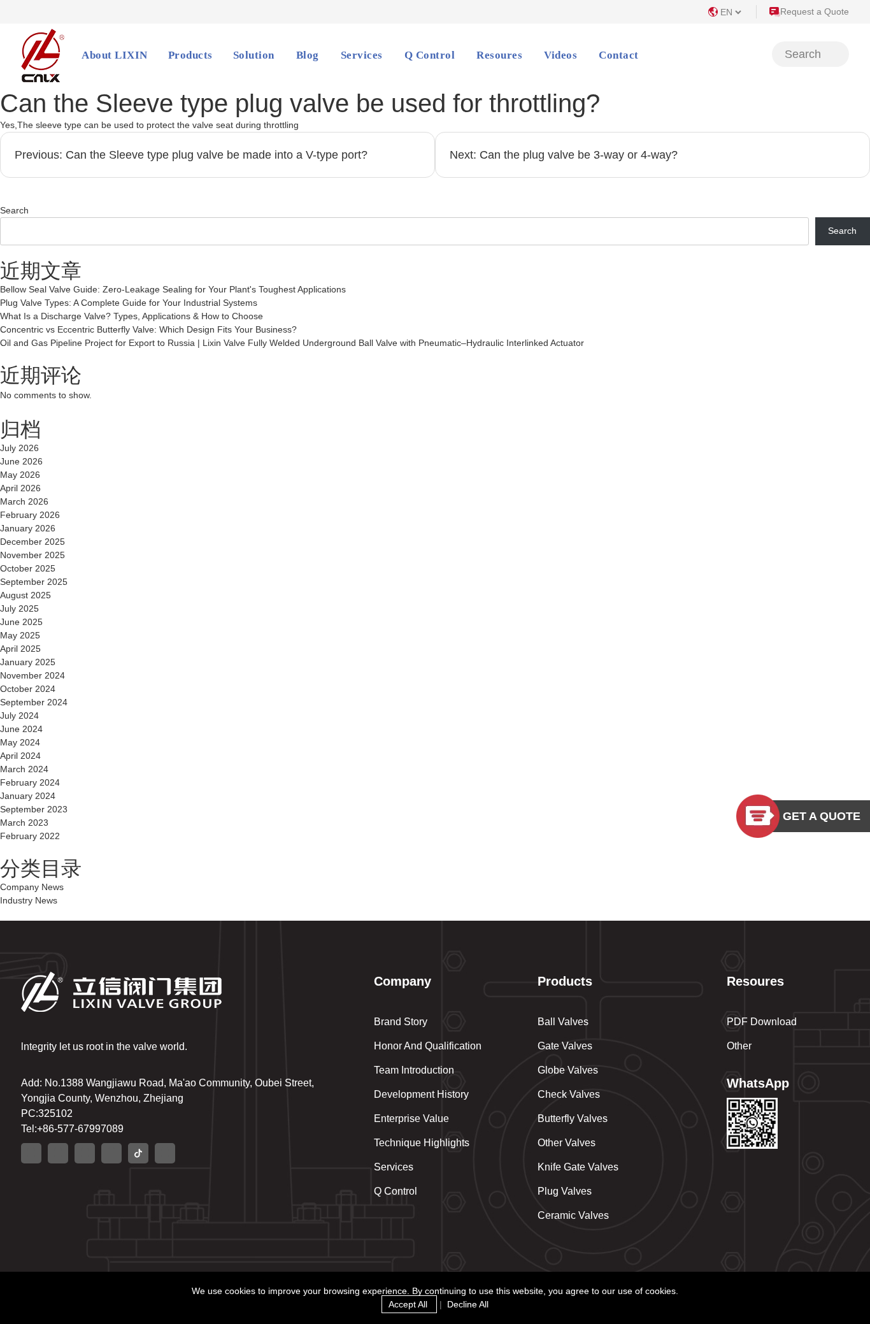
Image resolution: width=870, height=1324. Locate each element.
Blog (307, 55)
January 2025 (27, 662)
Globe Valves (568, 1070)
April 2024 (20, 756)
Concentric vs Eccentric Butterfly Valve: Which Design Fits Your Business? (148, 329)
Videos (560, 55)
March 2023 (24, 822)
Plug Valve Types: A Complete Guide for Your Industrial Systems (128, 303)
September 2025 (34, 582)
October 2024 (27, 689)
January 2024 (27, 796)
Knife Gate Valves (578, 1167)
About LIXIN (115, 55)
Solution (254, 55)
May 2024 (20, 742)
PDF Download (762, 1021)
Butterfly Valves (573, 1118)
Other (739, 1045)
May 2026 (20, 475)
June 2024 (21, 729)
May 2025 (20, 635)
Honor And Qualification (427, 1045)
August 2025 (25, 595)
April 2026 (20, 488)
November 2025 (32, 555)
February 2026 (30, 515)
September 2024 (34, 702)
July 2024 (19, 715)
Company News (32, 887)
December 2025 (32, 541)
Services (362, 55)
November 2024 (32, 675)
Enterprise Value (411, 1118)
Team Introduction (414, 1070)
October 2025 (27, 568)
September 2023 (34, 809)
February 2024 (30, 782)
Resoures (499, 55)
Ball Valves (563, 1021)
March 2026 (24, 501)
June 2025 (21, 622)
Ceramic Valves (573, 1215)
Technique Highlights (421, 1142)
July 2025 (19, 608)
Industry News (28, 900)
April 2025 (20, 649)
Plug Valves (565, 1191)
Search (14, 210)
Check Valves (569, 1094)
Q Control (429, 55)
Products (190, 55)
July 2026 (19, 448)
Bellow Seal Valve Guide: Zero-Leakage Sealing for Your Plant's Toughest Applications (173, 289)
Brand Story (400, 1021)
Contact (619, 55)
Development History (421, 1094)
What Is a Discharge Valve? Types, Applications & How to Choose (131, 316)
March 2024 (24, 769)
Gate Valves (565, 1045)
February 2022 (30, 836)
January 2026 (27, 528)
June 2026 (21, 461)
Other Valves (566, 1142)
